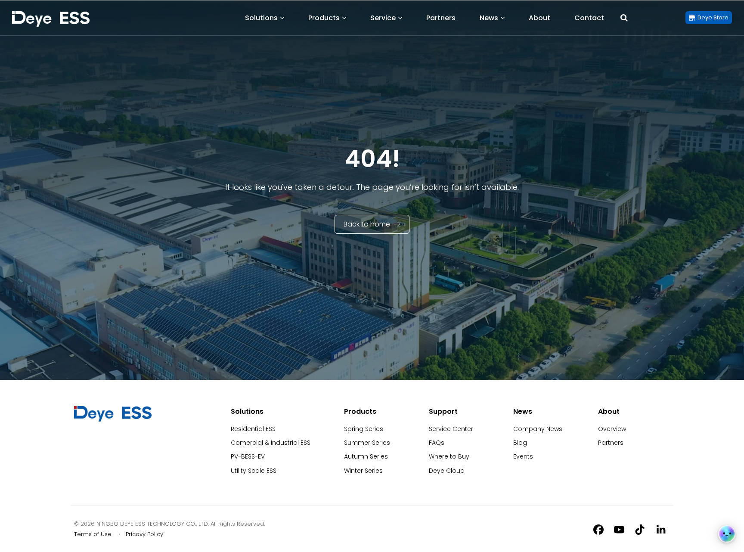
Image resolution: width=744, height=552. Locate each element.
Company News (537, 429)
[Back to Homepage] (51, 19)
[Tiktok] (640, 529)
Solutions (261, 18)
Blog (520, 442)
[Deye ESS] (113, 419)
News (489, 18)
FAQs (436, 442)
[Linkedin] (660, 529)
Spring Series (363, 429)
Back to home (367, 224)
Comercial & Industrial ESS (270, 442)
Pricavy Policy (144, 534)
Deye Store (713, 17)
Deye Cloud (447, 470)
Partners (441, 18)
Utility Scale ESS (253, 470)
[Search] (624, 18)
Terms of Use (93, 534)
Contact (589, 18)
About (539, 18)
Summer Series (367, 442)
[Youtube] (619, 529)
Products (324, 18)
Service (383, 18)
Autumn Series (366, 456)
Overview (612, 429)
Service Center (451, 429)
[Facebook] (598, 529)
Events (523, 456)
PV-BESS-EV (248, 456)
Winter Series (363, 470)
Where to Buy (449, 456)
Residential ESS (253, 429)
